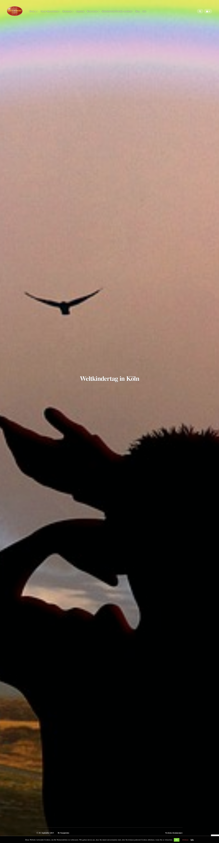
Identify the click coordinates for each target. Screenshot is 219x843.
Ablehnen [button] (185, 840)
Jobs (144, 11)
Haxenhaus (15, 11)
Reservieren (92, 11)
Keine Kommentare (175, 833)
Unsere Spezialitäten (49, 11)
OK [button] (176, 840)
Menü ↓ (32, 11)
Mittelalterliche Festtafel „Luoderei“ (117, 11)
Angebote (80, 11)
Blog (138, 11)
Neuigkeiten (64, 833)
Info (192, 839)
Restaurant (67, 11)
